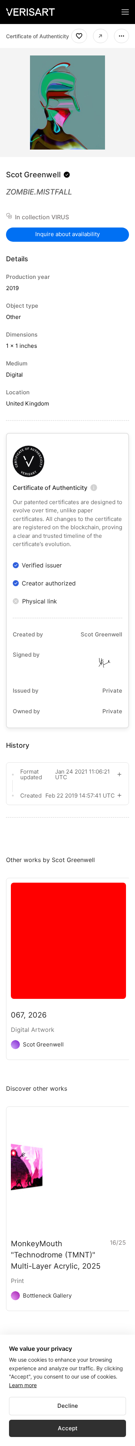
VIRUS (60, 217)
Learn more (23, 1385)
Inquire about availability (67, 234)
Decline (67, 1405)
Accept (68, 1428)
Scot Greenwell (33, 174)
